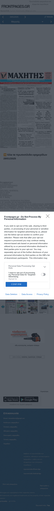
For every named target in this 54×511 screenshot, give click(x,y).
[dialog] (27, 256)
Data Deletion (11, 294)
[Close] (48, 217)
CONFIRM (16, 284)
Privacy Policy (43, 294)
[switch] (43, 274)
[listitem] (27, 267)
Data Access (27, 294)
